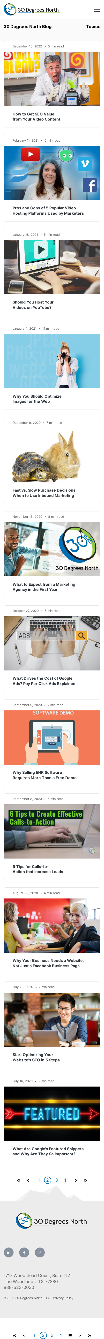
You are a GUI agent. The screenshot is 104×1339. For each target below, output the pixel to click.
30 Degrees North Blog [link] (28, 26)
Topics (93, 26)
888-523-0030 (19, 1287)
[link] (32, 9)
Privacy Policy (63, 1298)
